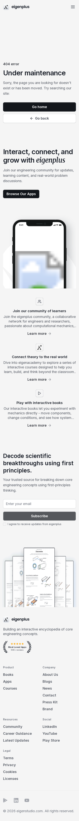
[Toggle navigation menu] (73, 7)
